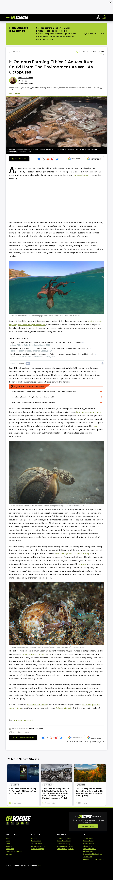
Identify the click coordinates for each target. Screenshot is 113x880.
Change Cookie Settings (92, 854)
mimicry (82, 564)
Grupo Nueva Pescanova (33, 654)
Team (8, 841)
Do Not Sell (87, 857)
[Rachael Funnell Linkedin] (19, 81)
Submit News (36, 843)
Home (8, 838)
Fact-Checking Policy (65, 849)
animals (16, 785)
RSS (39, 865)
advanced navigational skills (31, 324)
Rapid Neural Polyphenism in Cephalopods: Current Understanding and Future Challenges (49, 348)
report (96, 426)
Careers (9, 846)
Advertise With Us (38, 846)
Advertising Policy (90, 846)
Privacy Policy (88, 843)
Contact (34, 838)
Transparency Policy (65, 846)
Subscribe (10, 849)
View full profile (14, 93)
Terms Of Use (88, 838)
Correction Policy (64, 841)
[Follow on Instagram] (17, 823)
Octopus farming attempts (89, 412)
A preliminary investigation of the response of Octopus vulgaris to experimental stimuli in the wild (52, 354)
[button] (104, 16)
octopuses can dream (37, 704)
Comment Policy (63, 843)
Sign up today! (88, 826)
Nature (15, 51)
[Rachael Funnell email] (26, 81)
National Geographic (24, 720)
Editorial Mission (64, 838)
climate (82, 785)
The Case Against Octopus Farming (72, 553)
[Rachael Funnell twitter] (23, 81)
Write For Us (36, 841)
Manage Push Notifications (93, 859)
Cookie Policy (88, 841)
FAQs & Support (37, 849)
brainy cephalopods (82, 175)
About (8, 843)
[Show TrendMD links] (102, 363)
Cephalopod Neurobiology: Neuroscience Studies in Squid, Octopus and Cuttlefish (46, 343)
